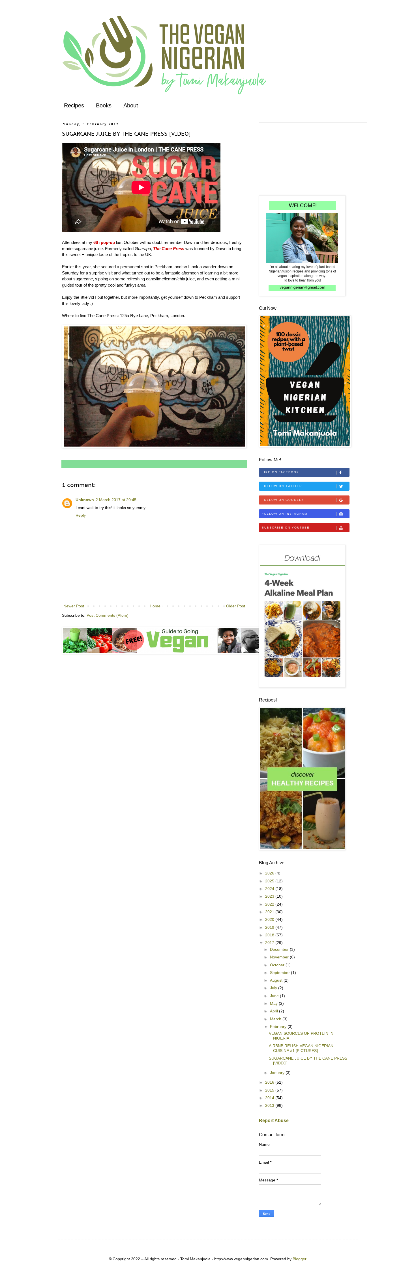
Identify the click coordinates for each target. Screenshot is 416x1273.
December (280, 949)
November (280, 957)
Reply (81, 515)
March (276, 1019)
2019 (270, 927)
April (274, 1011)
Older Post (235, 606)
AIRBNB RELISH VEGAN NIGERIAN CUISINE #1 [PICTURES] (301, 1048)
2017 (270, 942)
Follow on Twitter (282, 486)
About (130, 105)
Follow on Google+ (283, 499)
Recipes (74, 105)
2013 (270, 1105)
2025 (270, 881)
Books (103, 105)
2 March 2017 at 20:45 (116, 499)
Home (155, 606)
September (280, 972)
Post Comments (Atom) (107, 615)
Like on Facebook (280, 472)
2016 (270, 1082)
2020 (270, 919)
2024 (270, 888)
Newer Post (73, 606)
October (278, 965)
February (279, 1026)
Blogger (299, 1259)
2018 (270, 935)
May (274, 1003)
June (275, 995)
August (277, 980)
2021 (270, 912)
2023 (270, 896)
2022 (270, 904)
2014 (270, 1098)
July (274, 988)
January (278, 1072)
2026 (270, 873)
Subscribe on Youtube (286, 527)
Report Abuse (274, 1120)
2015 (270, 1090)
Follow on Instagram (284, 513)
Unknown (85, 499)
